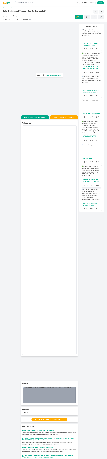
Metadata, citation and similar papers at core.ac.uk (39, 430)
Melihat (26, 413)
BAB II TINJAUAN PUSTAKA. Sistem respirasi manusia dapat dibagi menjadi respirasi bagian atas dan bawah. (91, 91)
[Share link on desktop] (95, 12)
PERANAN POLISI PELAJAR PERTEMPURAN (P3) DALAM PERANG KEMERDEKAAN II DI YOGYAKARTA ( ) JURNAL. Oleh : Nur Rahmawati (49, 439)
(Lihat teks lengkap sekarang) (54, 75)
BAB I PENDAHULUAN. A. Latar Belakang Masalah (38, 447)
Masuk (100, 3)
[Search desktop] (78, 3)
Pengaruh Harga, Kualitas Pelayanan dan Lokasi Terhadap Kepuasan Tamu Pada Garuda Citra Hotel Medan (90, 44)
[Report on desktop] (101, 12)
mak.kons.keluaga (88, 158)
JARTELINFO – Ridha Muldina (91, 113)
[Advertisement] (11, 47)
